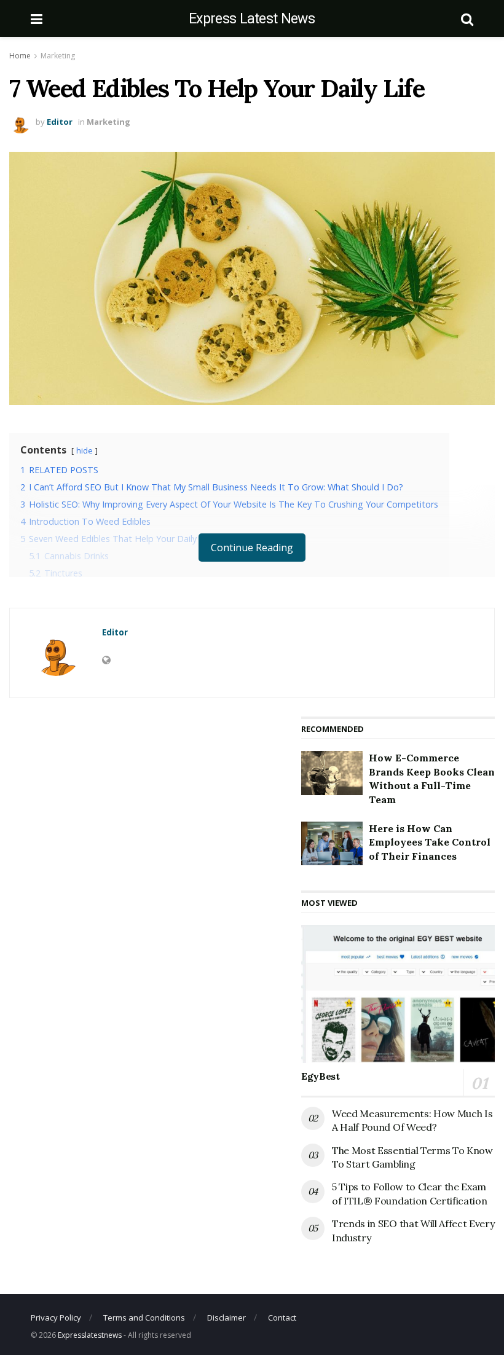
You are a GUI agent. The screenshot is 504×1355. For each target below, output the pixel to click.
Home (20, 55)
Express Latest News (252, 19)
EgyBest (320, 1076)
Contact (282, 1317)
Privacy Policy (56, 1317)
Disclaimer (226, 1317)
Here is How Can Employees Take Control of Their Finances (429, 842)
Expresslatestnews (90, 1335)
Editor (60, 121)
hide (84, 450)
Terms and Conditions (144, 1317)
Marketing (58, 55)
